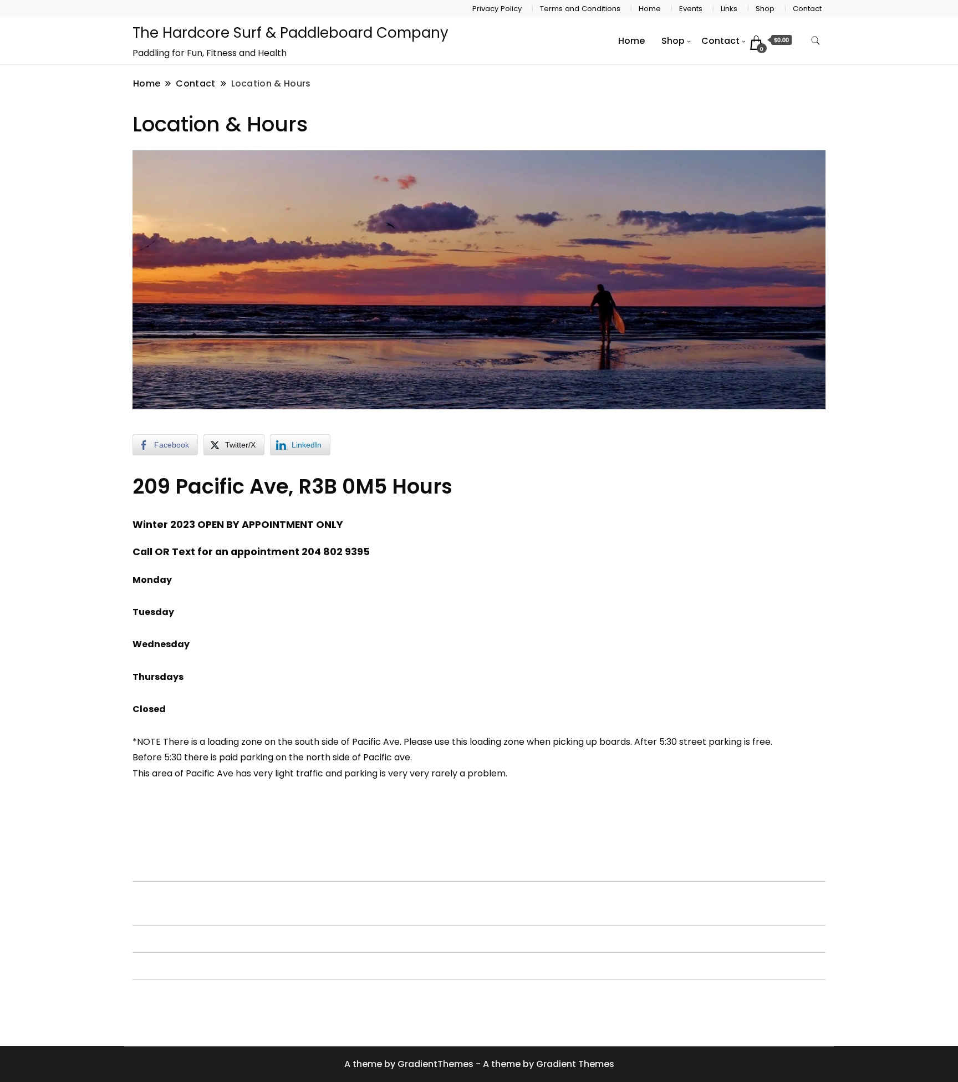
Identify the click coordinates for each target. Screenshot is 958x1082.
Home (650, 8)
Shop (765, 8)
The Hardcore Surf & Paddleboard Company (291, 33)
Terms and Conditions (580, 8)
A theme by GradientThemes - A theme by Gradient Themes (479, 1064)
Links (729, 8)
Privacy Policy (497, 8)
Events (690, 8)
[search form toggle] (815, 41)
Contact (807, 8)
